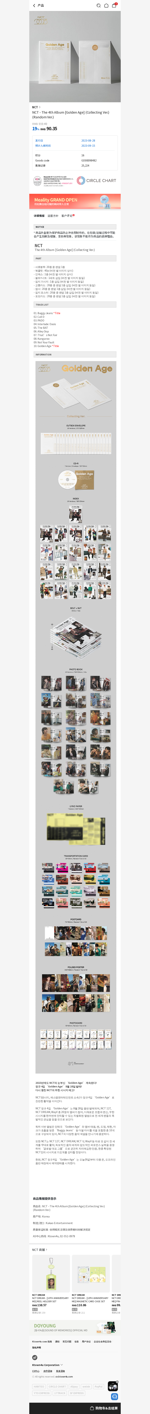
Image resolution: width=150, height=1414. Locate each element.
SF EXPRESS (76, 1393)
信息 (76, 1341)
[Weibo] (34, 1357)
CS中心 (35, 1370)
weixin (86, 1386)
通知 (57, 1341)
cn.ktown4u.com (64, 1376)
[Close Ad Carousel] (117, 1381)
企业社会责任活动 (102, 1341)
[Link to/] (106, 5)
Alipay (74, 1386)
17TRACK (59, 1393)
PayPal (98, 1386)
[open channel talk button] (114, 1396)
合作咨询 (47, 1370)
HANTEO (39, 1386)
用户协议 (86, 1341)
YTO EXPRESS (42, 1393)
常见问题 (67, 1341)
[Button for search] (99, 5)
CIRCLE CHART (57, 1386)
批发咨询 (60, 1370)
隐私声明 (36, 1347)
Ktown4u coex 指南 (42, 1341)
